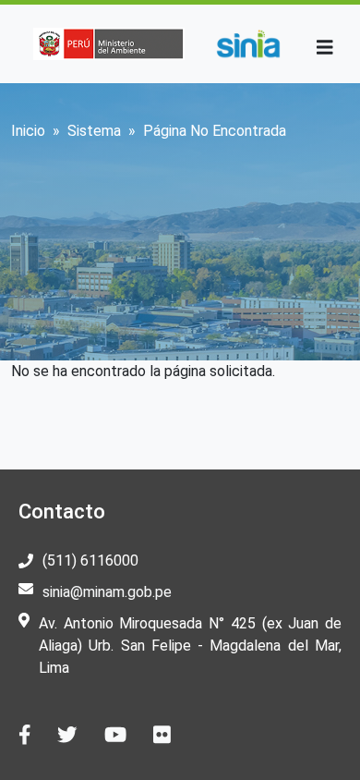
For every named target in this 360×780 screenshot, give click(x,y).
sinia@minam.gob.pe (107, 592)
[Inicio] (247, 44)
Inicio (28, 131)
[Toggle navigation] (325, 47)
